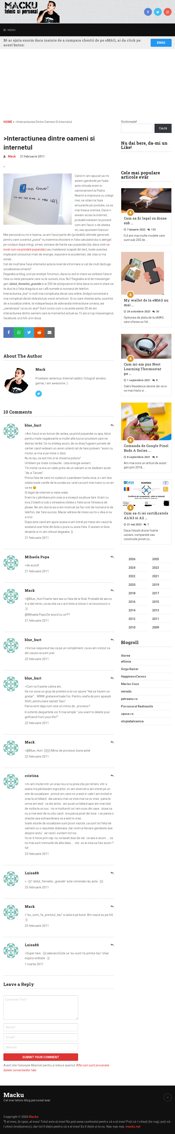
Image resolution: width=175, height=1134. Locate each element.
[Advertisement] (88, 87)
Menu (11, 30)
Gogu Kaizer (130, 669)
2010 (131, 627)
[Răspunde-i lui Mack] (112, 590)
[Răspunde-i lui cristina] (112, 775)
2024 (131, 567)
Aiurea (125, 655)
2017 (155, 593)
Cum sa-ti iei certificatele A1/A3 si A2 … (146, 515)
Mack (12, 156)
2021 (155, 576)
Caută (163, 128)
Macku (13, 1095)
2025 (155, 559)
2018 (131, 593)
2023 (155, 567)
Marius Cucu (130, 684)
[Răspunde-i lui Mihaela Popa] (112, 557)
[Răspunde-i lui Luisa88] (112, 873)
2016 (131, 601)
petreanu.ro (129, 699)
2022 (131, 576)
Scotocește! (129, 121)
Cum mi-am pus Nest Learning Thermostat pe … (142, 369)
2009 (155, 627)
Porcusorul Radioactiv (137, 706)
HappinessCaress (133, 676)
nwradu (126, 691)
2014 (131, 610)
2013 (155, 610)
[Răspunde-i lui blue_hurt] (112, 425)
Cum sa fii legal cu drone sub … (145, 220)
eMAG (161, 42)
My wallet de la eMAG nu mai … (146, 302)
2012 (131, 619)
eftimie (126, 661)
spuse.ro (127, 714)
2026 (131, 559)
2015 (155, 601)
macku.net (132, 1126)
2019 (155, 584)
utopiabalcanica (132, 721)
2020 (131, 584)
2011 (155, 619)
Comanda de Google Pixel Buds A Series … (146, 448)
